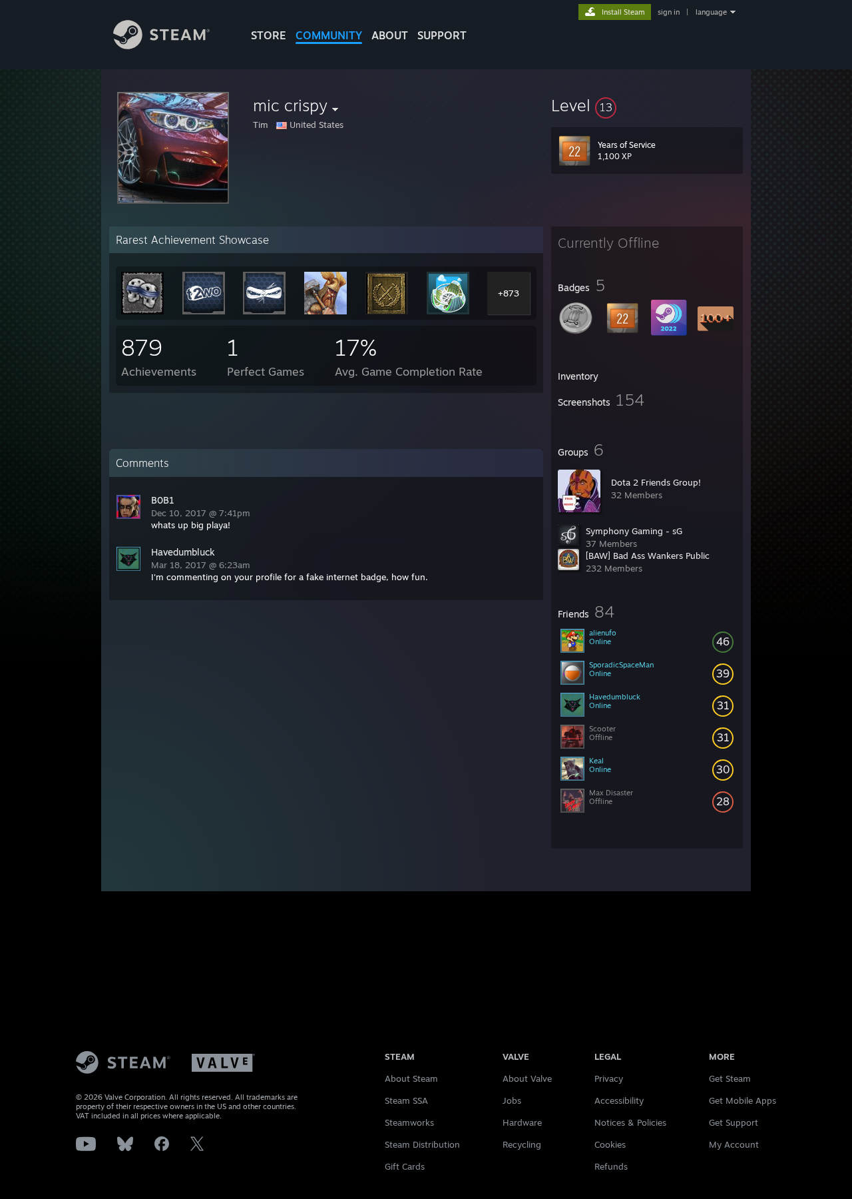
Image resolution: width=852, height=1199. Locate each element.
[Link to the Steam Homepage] (161, 45)
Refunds (611, 1166)
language (711, 12)
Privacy (608, 1078)
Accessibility (619, 1100)
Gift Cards (405, 1166)
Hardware (522, 1122)
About (389, 35)
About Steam (411, 1078)
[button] (647, 105)
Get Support (733, 1122)
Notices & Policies (630, 1122)
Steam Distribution (422, 1144)
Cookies (610, 1144)
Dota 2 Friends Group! (656, 482)
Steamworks (409, 1122)
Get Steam (730, 1078)
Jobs (512, 1100)
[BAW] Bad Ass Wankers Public (648, 555)
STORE (268, 35)
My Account (734, 1144)
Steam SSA (406, 1100)
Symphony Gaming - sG (634, 531)
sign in (669, 12)
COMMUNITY (329, 35)
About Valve (527, 1078)
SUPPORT (442, 35)
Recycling (522, 1144)
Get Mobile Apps (742, 1100)
